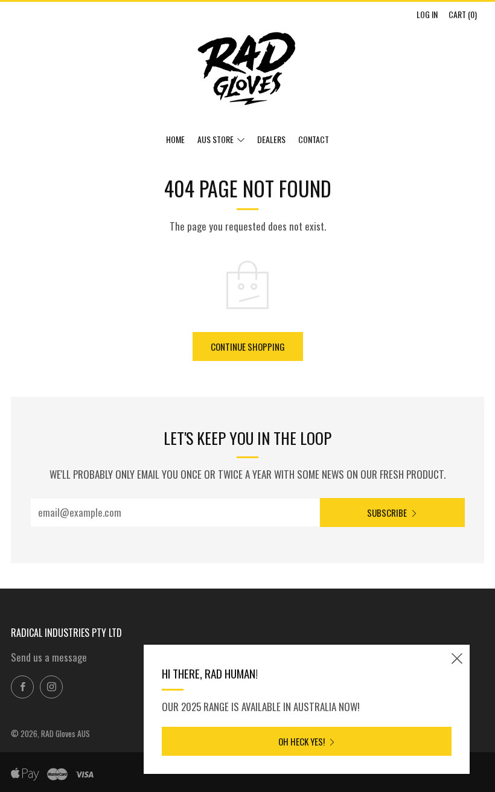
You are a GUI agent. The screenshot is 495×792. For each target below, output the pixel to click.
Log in (427, 14)
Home (175, 139)
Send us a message (49, 657)
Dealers (271, 139)
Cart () (463, 14)
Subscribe (387, 512)
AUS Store (215, 139)
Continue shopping (248, 346)
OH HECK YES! (301, 741)
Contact (313, 139)
